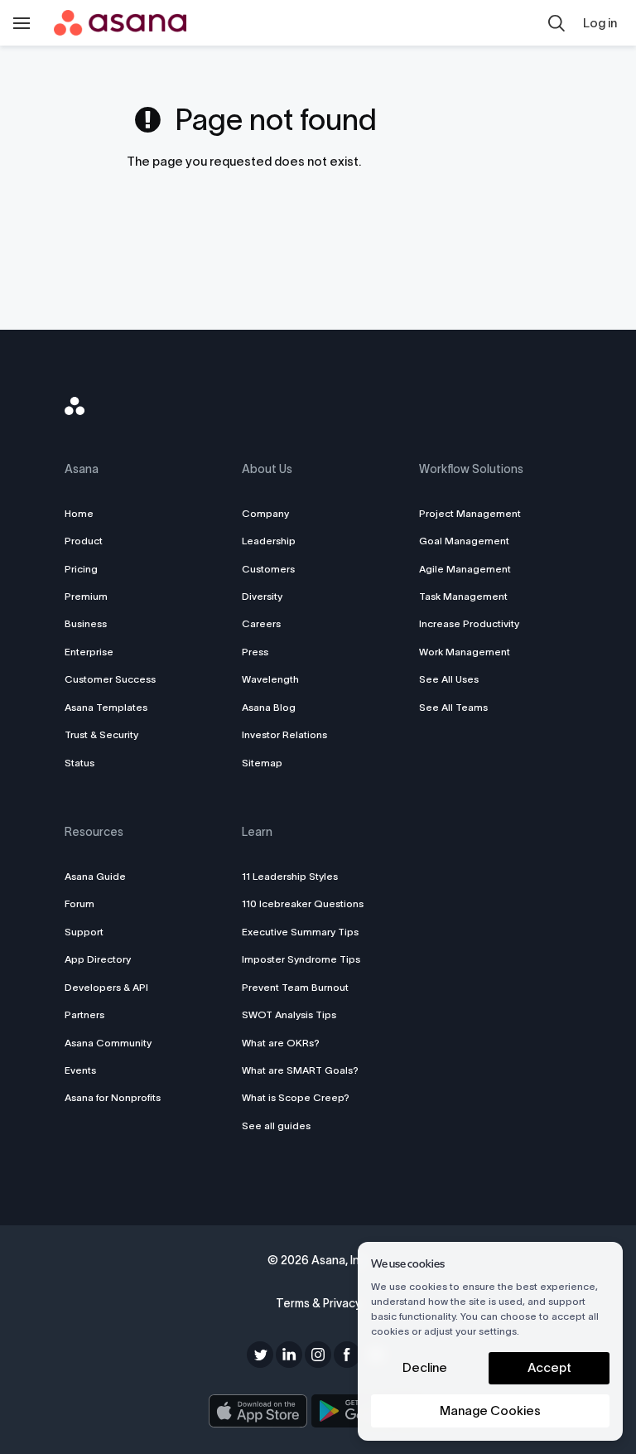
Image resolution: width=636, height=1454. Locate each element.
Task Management (463, 596)
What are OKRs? (281, 1042)
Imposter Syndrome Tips (301, 959)
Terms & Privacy (318, 1303)
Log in (600, 23)
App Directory (98, 959)
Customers (268, 568)
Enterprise (89, 651)
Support (84, 931)
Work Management (464, 651)
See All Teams (453, 707)
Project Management (470, 513)
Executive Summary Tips (300, 931)
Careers (261, 623)
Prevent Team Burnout (295, 987)
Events (80, 1070)
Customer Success (110, 679)
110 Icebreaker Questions (303, 903)
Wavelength (270, 679)
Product (84, 540)
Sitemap (262, 762)
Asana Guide (95, 876)
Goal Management (464, 540)
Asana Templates (106, 707)
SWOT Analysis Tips (289, 1014)
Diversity (262, 596)
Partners (84, 1014)
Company (265, 513)
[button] (556, 23)
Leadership (269, 540)
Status (79, 762)
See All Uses (449, 679)
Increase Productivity (469, 623)
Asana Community (108, 1042)
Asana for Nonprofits (113, 1097)
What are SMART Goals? (300, 1070)
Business (86, 623)
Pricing (81, 568)
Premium (86, 596)
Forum (79, 903)
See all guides (276, 1125)
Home (79, 513)
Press (255, 651)
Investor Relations (284, 734)
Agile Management (465, 568)
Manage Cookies (490, 1410)
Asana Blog (269, 707)
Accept (549, 1367)
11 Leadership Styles (290, 876)
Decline (424, 1367)
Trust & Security (101, 734)
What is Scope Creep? (295, 1097)
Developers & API (106, 987)
